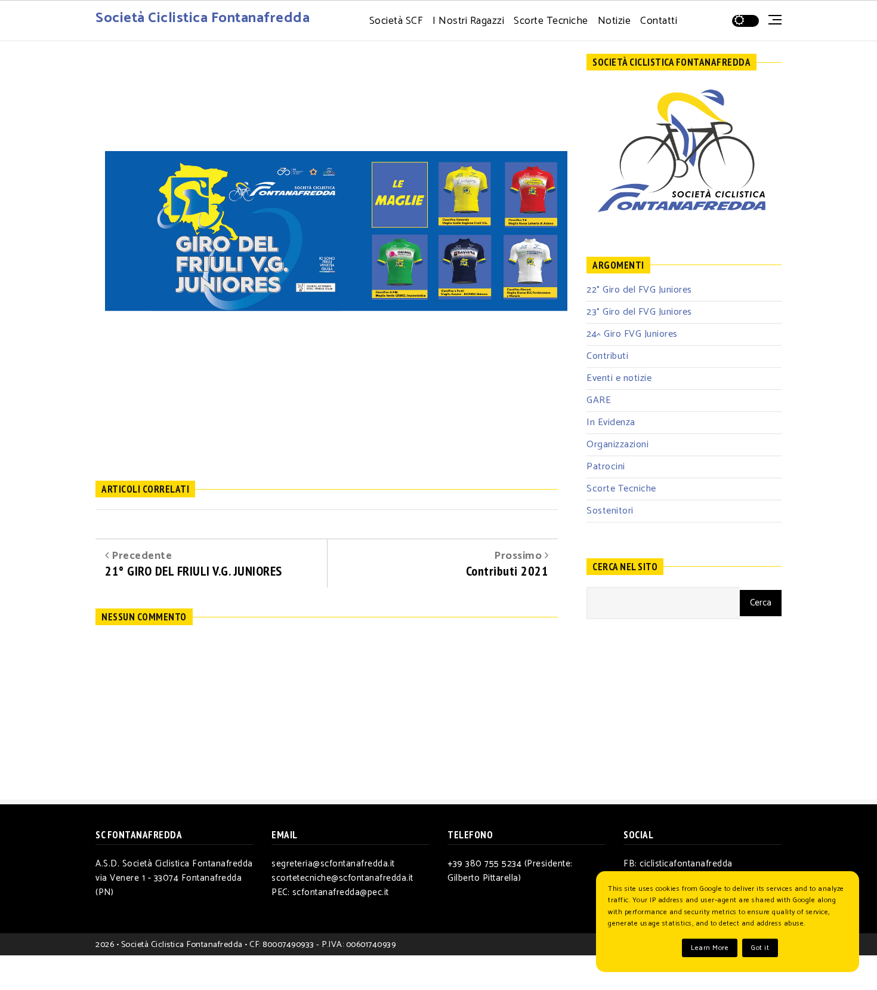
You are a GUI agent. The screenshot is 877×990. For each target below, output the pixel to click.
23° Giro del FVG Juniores (639, 312)
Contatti (658, 21)
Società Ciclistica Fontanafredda (202, 18)
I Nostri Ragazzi (468, 21)
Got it (760, 948)
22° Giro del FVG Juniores (639, 290)
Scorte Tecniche (551, 21)
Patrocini (605, 467)
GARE (598, 400)
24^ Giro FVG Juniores (632, 334)
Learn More (709, 948)
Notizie (614, 21)
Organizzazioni (617, 444)
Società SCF (396, 21)
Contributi (607, 356)
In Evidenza (610, 422)
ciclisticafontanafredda (686, 863)
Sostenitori (610, 511)
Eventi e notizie (618, 378)
